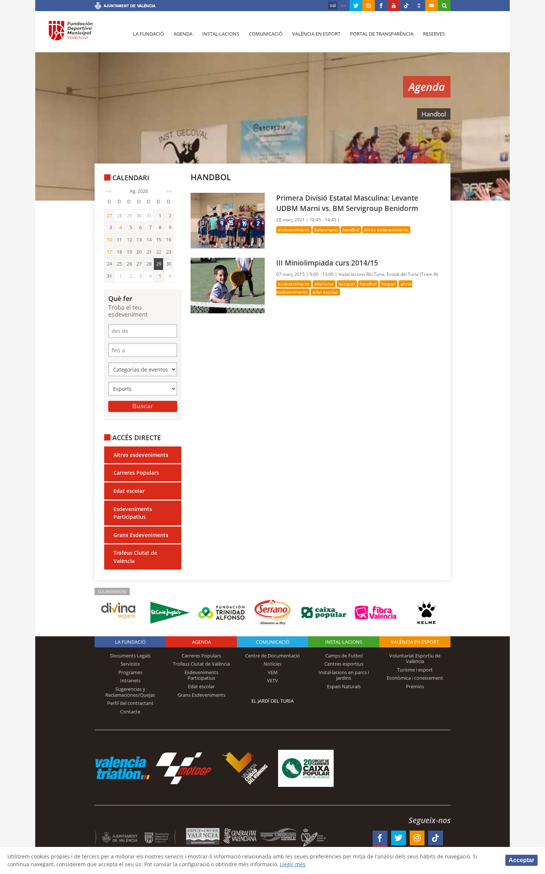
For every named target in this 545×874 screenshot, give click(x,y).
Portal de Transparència (381, 33)
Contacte (130, 711)
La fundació (148, 33)
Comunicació (266, 33)
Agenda (183, 33)
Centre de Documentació (272, 655)
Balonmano (326, 229)
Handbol (351, 229)
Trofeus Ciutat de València (135, 556)
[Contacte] (431, 5)
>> (169, 191)
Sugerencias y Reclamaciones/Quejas (130, 692)
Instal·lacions (220, 33)
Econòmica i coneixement (415, 678)
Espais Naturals (344, 686)
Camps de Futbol (344, 655)
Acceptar (521, 860)
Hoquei (389, 284)
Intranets (130, 680)
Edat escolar (129, 490)
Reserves (434, 33)
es (343, 5)
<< (109, 191)
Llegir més (292, 864)
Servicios (130, 663)
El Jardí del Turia (272, 700)
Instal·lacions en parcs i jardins (343, 675)
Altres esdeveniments (140, 454)
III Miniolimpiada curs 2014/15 (327, 262)
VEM (273, 672)
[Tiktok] (406, 5)
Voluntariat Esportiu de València (414, 658)
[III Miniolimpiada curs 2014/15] (228, 284)
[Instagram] (368, 5)
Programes (130, 672)
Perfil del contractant (130, 703)
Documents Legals (130, 655)
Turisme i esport (415, 669)
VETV (272, 680)
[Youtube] (393, 5)
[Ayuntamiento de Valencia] (125, 6)
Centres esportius (343, 663)
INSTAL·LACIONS (343, 642)
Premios (415, 686)
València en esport (316, 33)
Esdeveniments (294, 229)
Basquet (346, 284)
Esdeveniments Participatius (132, 513)
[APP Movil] (419, 5)
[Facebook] (381, 5)
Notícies (272, 663)
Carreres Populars (136, 472)
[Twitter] (356, 5)
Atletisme (324, 284)
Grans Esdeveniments (140, 534)
